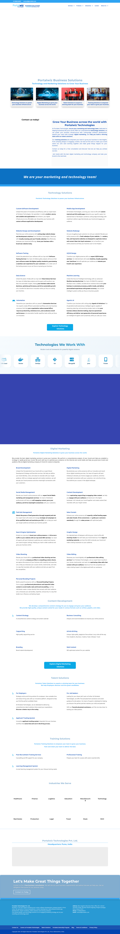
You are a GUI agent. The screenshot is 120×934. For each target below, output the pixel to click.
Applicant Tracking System (25, 718)
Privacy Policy (93, 927)
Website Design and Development (28, 231)
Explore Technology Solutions (60, 327)
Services (70, 5)
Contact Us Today (21, 892)
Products (78, 5)
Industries (88, 5)
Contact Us (15, 927)
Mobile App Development (76, 208)
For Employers (21, 693)
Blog (73, 927)
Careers (97, 5)
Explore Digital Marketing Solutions (60, 665)
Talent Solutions (46, 927)
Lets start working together (60, 422)
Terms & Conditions (81, 927)
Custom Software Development (27, 208)
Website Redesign (73, 231)
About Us (103, 5)
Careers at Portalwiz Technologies (29, 927)
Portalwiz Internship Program (61, 927)
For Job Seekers (72, 693)
